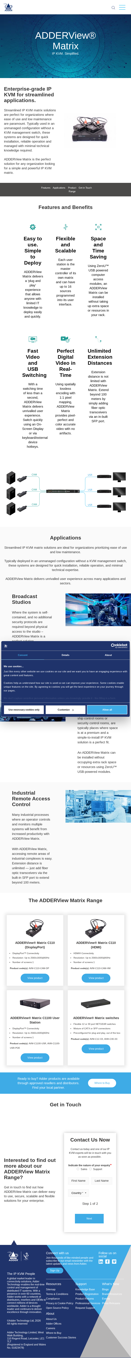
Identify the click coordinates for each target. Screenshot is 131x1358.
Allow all (107, 709)
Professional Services (87, 1303)
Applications (59, 187)
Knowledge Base (85, 1289)
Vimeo (114, 1261)
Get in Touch (85, 187)
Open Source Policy (57, 1308)
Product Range (72, 189)
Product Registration (87, 1294)
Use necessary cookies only (23, 709)
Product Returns (84, 1298)
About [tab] (108, 655)
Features (45, 187)
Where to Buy (102, 1083)
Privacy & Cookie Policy (59, 1303)
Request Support (85, 1308)
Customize (64, 709)
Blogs (105, 1289)
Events (106, 1298)
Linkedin (101, 1261)
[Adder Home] (26, 1250)
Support (97, 1169)
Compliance (53, 1298)
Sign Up (54, 1270)
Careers (50, 1328)
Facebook (107, 1261)
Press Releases (111, 1303)
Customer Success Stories (61, 1337)
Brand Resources (112, 1294)
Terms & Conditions (57, 1294)
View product (34, 978)
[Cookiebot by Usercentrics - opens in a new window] (113, 645)
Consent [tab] (22, 655)
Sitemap (50, 1289)
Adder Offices (53, 1323)
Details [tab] (65, 655)
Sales (84, 1169)
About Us (51, 1319)
